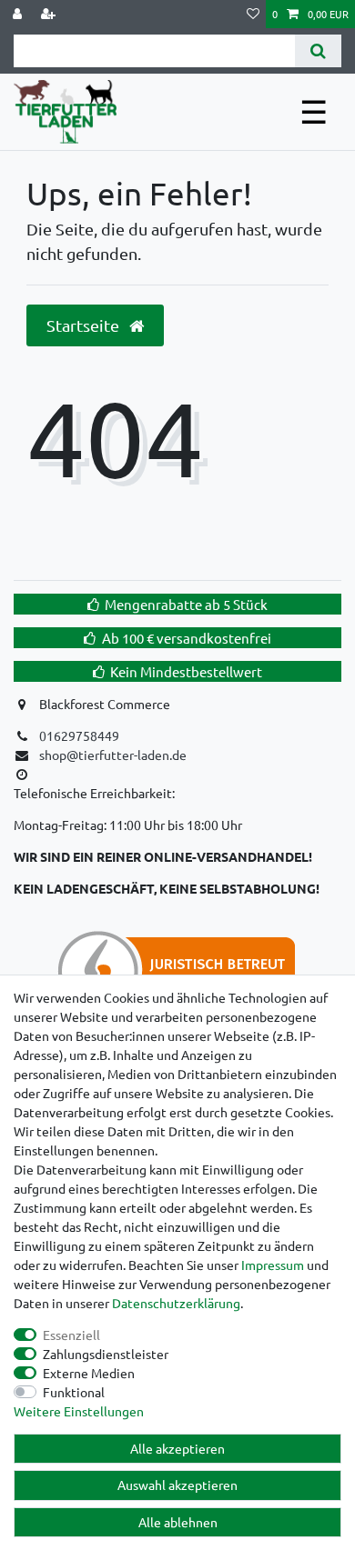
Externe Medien (89, 1373)
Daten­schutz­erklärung (176, 1303)
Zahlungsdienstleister (105, 1353)
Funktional (74, 1392)
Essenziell (71, 1334)
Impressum (272, 1264)
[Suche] (318, 51)
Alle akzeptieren (177, 1448)
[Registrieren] (50, 14)
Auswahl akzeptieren (177, 1484)
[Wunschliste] (253, 14)
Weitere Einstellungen (79, 1411)
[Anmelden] (19, 14)
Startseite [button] (84, 325)
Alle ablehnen (178, 1522)
